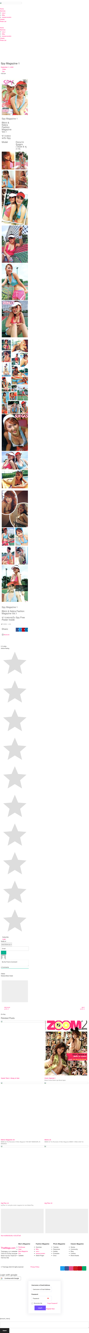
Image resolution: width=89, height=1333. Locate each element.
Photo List (3, 21)
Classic (2, 19)
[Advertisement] (15, 991)
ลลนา (4, 13)
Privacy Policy (35, 1267)
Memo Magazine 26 (8, 1140)
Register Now (50, 1309)
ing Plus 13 (48, 1203)
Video (4, 69)
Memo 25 (47, 1140)
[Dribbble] (71, 1268)
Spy (3, 71)
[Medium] (84, 1268)
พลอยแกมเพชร (6, 17)
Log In (40, 1308)
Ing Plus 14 (5, 1203)
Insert (5, 1331)
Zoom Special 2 (49, 1078)
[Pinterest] (80, 1268)
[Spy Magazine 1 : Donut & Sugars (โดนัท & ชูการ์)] (15, 114)
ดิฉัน (3, 15)
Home (2, 9)
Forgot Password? (52, 1303)
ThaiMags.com (8, 1247)
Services (2, 11)
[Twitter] (62, 1268)
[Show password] (48, 1298)
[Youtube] (75, 1268)
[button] (44, 26)
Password (34, 1294)
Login (4, 939)
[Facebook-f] (67, 1268)
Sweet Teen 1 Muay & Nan (10, 1078)
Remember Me (38, 1303)
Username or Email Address (40, 1285)
